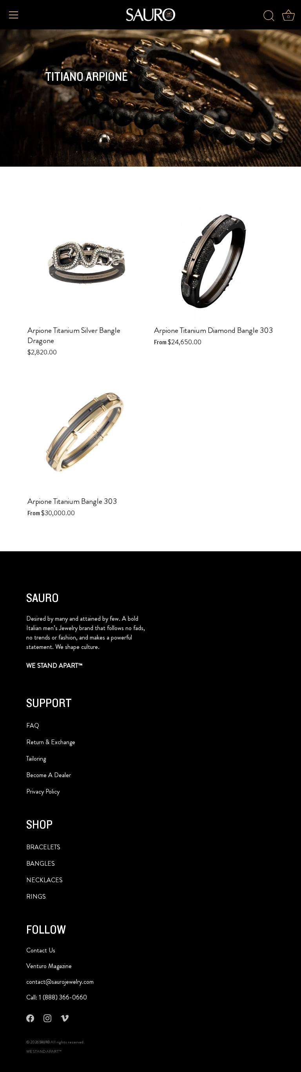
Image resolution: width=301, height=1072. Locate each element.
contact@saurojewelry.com (60, 981)
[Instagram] (47, 1018)
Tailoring (36, 758)
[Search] (268, 16)
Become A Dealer (48, 774)
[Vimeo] (65, 1018)
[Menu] (13, 15)
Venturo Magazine (49, 965)
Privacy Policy (43, 791)
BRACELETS (43, 847)
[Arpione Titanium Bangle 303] (86, 432)
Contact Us (40, 950)
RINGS (36, 896)
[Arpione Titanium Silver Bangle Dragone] (86, 261)
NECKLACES (44, 880)
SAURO (45, 1042)
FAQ (32, 725)
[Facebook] (30, 1018)
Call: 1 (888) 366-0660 (56, 997)
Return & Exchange (50, 742)
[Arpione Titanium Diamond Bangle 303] (213, 261)
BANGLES (40, 863)
